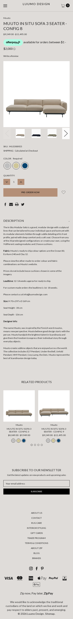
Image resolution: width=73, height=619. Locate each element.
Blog (37, 553)
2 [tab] (35, 445)
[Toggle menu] (5, 5)
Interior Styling (36, 528)
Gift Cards (37, 533)
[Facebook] (5, 204)
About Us (36, 512)
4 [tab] (42, 445)
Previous (7, 133)
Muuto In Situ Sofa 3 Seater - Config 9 (54, 430)
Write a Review (10, 56)
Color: (12, 158)
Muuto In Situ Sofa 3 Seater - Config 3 (19, 430)
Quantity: (9, 175)
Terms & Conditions (36, 543)
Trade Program (36, 538)
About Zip (36, 548)
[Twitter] (23, 204)
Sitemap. (50, 613)
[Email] (11, 204)
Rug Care (36, 523)
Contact (36, 517)
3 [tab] (38, 445)
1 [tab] (32, 445)
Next (66, 133)
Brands (36, 558)
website (33, 264)
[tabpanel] (19, 417)
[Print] (17, 204)
